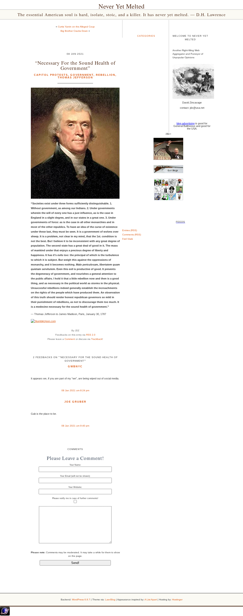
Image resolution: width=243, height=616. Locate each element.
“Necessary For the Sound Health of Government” (75, 65)
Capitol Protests (51, 74)
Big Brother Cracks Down (74, 31)
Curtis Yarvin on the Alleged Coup (76, 26)
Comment (70, 339)
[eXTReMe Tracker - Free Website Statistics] (5, 614)
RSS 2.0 (90, 334)
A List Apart (151, 599)
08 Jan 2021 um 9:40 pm (75, 425)
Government (81, 74)
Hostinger (177, 599)
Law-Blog (110, 599)
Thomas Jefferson (75, 77)
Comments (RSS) (131, 234)
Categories (146, 36)
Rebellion (105, 74)
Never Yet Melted (121, 6)
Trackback (96, 339)
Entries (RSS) (129, 230)
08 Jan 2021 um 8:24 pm (75, 390)
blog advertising (186, 123)
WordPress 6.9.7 (81, 599)
